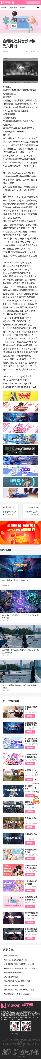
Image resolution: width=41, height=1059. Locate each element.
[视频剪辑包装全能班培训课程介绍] (20, 566)
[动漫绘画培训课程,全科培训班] (13, 870)
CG (24, 1056)
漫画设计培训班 (31, 818)
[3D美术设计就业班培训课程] (13, 807)
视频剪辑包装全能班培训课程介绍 (15, 580)
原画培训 (23, 7)
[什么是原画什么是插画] (13, 854)
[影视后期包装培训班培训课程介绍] (13, 902)
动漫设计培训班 (31, 770)
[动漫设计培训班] (13, 775)
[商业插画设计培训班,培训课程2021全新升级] (13, 743)
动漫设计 (4, 7)
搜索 (37, 3)
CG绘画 (18, 1056)
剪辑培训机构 (6, 1054)
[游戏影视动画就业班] (13, 712)
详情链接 (3, 11)
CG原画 (29, 1054)
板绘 (36, 1050)
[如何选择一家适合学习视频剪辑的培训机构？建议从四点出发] (20, 636)
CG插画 (36, 1054)
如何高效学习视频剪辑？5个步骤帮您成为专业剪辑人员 (20, 616)
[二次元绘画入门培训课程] (13, 886)
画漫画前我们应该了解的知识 (14, 973)
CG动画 (22, 1054)
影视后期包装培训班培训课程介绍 (31, 899)
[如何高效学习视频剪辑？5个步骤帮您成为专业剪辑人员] (20, 601)
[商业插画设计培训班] (13, 791)
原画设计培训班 (31, 834)
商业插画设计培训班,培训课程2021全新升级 (31, 741)
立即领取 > (30, 716)
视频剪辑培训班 (24, 1052)
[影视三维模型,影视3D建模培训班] (13, 934)
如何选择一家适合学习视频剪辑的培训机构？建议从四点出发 (20, 651)
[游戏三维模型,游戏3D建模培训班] (13, 918)
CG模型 (15, 1054)
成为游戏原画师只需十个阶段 (14, 985)
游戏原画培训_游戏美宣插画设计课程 (17, 981)
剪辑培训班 (34, 1052)
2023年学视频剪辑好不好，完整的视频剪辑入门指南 (19, 686)
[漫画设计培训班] (13, 823)
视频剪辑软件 (7, 1050)
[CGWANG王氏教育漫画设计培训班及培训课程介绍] (13, 759)
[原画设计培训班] (13, 839)
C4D (15, 1052)
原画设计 (24, 1050)
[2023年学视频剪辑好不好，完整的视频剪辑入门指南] (20, 671)
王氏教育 (16, 1050)
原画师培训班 (7, 1052)
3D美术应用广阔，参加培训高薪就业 (16, 994)
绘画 (31, 1050)
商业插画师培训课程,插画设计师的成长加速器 (20, 990)
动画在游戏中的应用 (11, 977)
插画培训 (13, 7)
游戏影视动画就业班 (11, 956)
